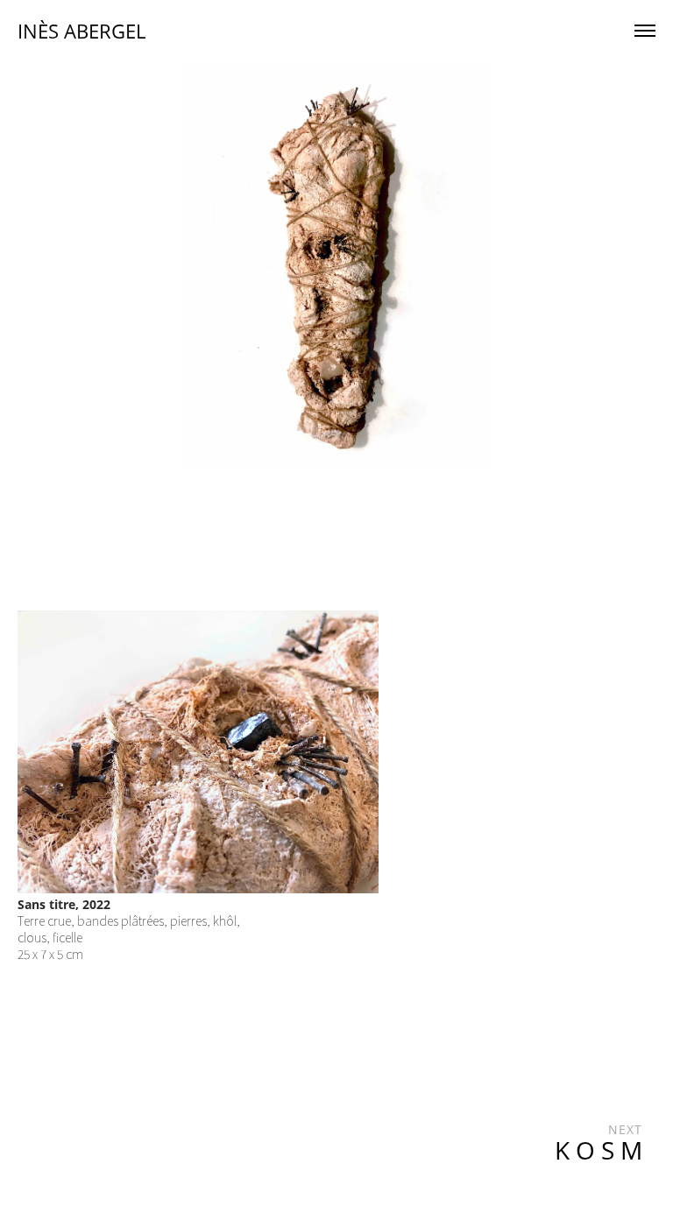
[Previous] (215, 266)
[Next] (457, 266)
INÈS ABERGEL (81, 30)
